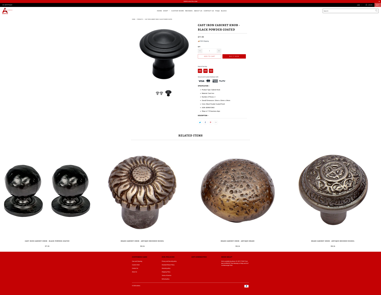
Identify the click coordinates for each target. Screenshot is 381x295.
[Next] (192, 54)
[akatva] (31, 11)
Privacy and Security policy (169, 261)
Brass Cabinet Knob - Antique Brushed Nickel (142, 191)
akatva (138, 285)
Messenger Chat (227, 265)
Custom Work (177, 11)
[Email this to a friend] (216, 122)
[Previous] (135, 54)
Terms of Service (166, 275)
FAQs (217, 11)
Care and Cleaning (137, 261)
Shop (165, 11)
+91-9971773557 (7, 5)
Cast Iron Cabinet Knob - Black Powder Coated (47, 191)
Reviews (189, 11)
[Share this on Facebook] (205, 122)
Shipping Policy (166, 272)
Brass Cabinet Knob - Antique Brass (237, 191)
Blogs (224, 11)
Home (159, 11)
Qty (199, 46)
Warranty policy (166, 268)
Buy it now (234, 56)
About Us (198, 11)
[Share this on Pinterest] (210, 122)
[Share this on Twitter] (200, 122)
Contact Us (209, 11)
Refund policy (165, 279)
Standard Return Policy (168, 265)
